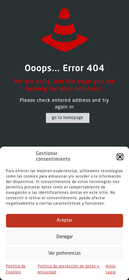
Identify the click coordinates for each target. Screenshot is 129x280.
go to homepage (67, 118)
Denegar (64, 237)
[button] (120, 157)
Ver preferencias (64, 253)
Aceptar (64, 220)
